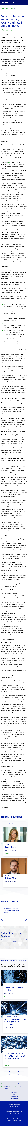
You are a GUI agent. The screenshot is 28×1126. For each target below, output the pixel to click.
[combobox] (15, 824)
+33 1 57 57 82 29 (11, 881)
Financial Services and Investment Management (12, 918)
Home (2, 8)
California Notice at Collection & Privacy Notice (14, 1111)
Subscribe (14, 941)
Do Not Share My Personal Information (14, 1120)
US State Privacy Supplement (14, 1113)
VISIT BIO (7, 853)
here (13, 160)
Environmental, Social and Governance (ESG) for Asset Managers (11, 910)
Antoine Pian (10, 878)
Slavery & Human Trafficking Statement (14, 1118)
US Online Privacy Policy (14, 1106)
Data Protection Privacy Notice (14, 1109)
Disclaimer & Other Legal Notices (14, 1104)
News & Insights (10, 8)
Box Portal (12, 1094)
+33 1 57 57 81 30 (11, 850)
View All (14, 892)
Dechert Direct (13, 1092)
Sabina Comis (10, 847)
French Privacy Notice (14, 1115)
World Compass (14, 1096)
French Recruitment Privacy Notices (14, 1116)
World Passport (14, 1098)
